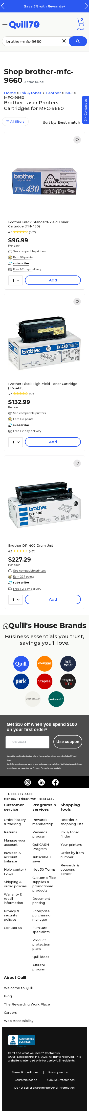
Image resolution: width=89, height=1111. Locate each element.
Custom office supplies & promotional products (44, 884)
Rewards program (39, 834)
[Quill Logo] (24, 24)
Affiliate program (39, 967)
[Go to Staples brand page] (44, 682)
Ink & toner (31, 93)
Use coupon (67, 742)
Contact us (13, 928)
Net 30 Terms (44, 869)
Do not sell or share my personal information (44, 1087)
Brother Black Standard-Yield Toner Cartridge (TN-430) (38, 224)
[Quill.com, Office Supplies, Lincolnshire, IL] (21, 1041)
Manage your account (14, 842)
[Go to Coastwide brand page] (44, 665)
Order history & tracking (15, 822)
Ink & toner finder (70, 834)
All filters (16, 121)
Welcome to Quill (18, 988)
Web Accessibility (18, 1021)
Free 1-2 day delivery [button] (27, 269)
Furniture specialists (41, 930)
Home (10, 93)
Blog (8, 996)
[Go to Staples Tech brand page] (68, 682)
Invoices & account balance (12, 857)
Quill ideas (40, 957)
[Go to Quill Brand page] (21, 665)
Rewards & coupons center (70, 869)
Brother (54, 93)
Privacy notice (58, 1072)
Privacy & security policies (11, 915)
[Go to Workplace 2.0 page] (56, 700)
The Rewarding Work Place (27, 1004)
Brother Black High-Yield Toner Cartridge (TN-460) (42, 386)
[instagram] (28, 782)
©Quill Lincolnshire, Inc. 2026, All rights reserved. (41, 1056)
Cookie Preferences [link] (60, 1080)
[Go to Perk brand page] (21, 682)
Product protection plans (41, 944)
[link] (77, 140)
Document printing (41, 901)
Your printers (71, 844)
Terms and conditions (47, 756)
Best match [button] (69, 122)
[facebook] (55, 782)
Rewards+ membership (42, 822)
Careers (10, 1012)
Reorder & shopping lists (72, 822)
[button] (86, 6)
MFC (69, 93)
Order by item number (72, 855)
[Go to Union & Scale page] (32, 700)
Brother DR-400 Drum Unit (30, 545)
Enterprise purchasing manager (41, 915)
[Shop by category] (5, 24)
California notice (26, 1080)
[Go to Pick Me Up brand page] (68, 665)
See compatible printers (29, 251)
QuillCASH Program (40, 847)
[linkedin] (41, 782)
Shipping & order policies (15, 884)
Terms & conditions (25, 1072)
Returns (10, 832)
